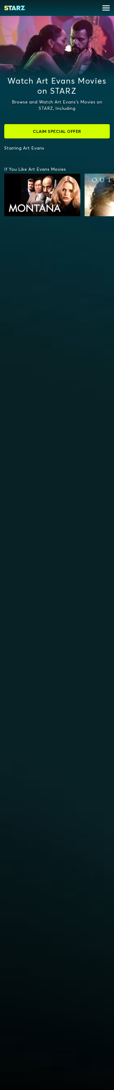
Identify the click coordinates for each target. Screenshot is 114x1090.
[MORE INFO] (42, 195)
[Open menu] (106, 8)
